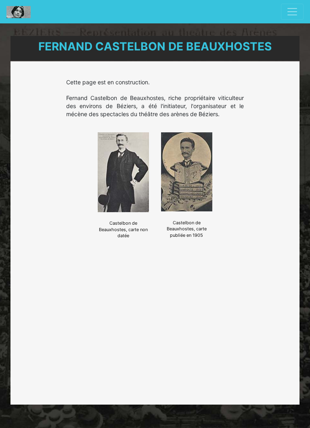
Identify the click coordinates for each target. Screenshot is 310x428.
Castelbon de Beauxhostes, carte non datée (123, 229)
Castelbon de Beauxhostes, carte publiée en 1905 (187, 229)
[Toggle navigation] (292, 12)
